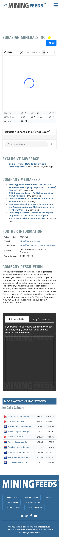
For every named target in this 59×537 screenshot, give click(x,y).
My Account (13, 507)
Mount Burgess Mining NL (19, 432)
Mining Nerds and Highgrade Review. (35, 531)
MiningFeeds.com (24, 526)
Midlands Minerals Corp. (19, 416)
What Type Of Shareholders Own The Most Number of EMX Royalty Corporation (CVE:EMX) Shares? (32, 187)
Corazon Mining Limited (18, 452)
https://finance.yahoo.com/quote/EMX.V (37, 245)
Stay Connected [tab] (41, 319)
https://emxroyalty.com (30, 241)
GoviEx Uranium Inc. (16, 421)
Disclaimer (12, 502)
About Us (12, 497)
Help (48, 497)
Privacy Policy (34, 502)
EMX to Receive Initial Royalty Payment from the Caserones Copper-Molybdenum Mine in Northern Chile (31, 207)
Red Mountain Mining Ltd (19, 457)
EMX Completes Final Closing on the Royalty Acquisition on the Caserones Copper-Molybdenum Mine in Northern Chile (31, 215)
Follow (51, 43)
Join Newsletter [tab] (17, 319)
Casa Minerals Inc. (16, 437)
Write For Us (35, 507)
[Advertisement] (29, 19)
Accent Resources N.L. (17, 442)
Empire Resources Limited (19, 426)
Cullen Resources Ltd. (17, 462)
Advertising (31, 497)
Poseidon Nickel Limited (18, 447)
